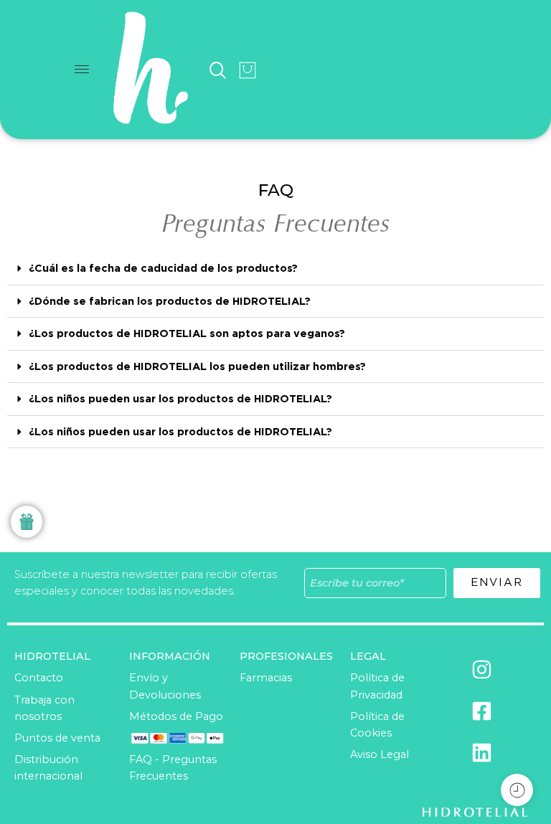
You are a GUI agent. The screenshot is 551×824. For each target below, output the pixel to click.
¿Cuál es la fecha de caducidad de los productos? (163, 268)
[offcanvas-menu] (82, 70)
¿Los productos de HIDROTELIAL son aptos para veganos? (187, 333)
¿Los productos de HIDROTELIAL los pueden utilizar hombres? (197, 366)
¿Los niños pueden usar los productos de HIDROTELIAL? (180, 398)
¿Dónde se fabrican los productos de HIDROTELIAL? (170, 301)
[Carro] (247, 70)
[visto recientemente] (517, 790)
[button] (275, 268)
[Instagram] (482, 669)
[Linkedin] (482, 752)
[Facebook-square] (482, 710)
